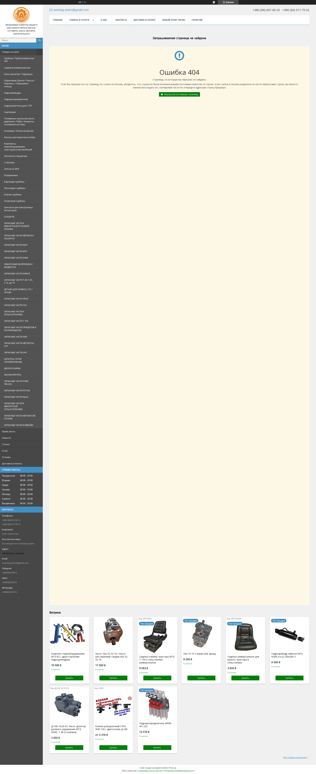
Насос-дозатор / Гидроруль (18, 74)
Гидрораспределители (16, 99)
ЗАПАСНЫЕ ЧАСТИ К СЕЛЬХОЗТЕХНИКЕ (14, 313)
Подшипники (11, 175)
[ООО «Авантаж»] (21, 15)
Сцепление (10, 112)
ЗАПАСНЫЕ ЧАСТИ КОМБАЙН (18, 425)
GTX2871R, (9, 216)
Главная (57, 20)
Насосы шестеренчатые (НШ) (19, 137)
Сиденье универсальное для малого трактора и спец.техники (243, 659)
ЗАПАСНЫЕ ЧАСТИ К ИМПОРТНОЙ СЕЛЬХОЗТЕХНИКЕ (14, 406)
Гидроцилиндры (12, 92)
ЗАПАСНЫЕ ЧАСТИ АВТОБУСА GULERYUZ (19, 237)
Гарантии (197, 20)
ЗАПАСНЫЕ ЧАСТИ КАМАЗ (17, 273)
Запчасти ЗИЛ (11, 168)
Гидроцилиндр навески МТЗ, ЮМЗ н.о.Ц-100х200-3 (287, 655)
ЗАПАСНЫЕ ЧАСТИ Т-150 (16, 320)
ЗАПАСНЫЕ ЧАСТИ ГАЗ (15, 305)
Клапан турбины (13, 194)
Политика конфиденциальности (179, 771)
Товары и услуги (10, 51)
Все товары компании (295, 757)
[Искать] (39, 40)
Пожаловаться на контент (151, 771)
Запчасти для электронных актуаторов (18, 209)
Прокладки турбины (14, 188)
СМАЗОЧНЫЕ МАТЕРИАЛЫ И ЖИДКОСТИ (18, 266)
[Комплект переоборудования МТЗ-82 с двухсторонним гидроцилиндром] (69, 634)
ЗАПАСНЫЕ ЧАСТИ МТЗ (15, 251)
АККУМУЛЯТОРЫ (12, 374)
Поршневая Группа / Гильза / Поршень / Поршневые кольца (19, 83)
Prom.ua (172, 768)
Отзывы (6, 457)
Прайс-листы (8, 431)
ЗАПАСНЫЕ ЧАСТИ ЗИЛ (15, 336)
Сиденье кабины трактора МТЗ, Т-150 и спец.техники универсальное (157, 659)
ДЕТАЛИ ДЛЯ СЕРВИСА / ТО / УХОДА (18, 291)
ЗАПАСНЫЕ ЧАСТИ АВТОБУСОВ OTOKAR (19, 417)
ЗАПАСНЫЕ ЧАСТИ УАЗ (15, 352)
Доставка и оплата (12, 463)
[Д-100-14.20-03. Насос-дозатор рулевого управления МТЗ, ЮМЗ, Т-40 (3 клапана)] (69, 706)
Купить (69, 677)
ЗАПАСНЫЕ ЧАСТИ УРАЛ (16, 298)
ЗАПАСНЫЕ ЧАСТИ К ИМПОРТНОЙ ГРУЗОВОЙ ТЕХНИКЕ (16, 226)
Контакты (121, 20)
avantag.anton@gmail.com (15, 562)
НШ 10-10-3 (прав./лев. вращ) (199, 653)
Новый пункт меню (173, 20)
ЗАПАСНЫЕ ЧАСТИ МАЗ (15, 244)
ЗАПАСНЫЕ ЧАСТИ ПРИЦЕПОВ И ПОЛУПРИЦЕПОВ (20, 329)
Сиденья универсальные (17, 67)
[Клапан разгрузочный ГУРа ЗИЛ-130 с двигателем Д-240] (113, 706)
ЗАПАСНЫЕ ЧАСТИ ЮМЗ (16, 257)
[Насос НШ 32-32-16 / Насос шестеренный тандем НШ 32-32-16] (113, 634)
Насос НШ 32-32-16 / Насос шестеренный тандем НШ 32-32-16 (111, 656)
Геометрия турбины (14, 200)
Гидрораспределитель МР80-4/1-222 (155, 725)
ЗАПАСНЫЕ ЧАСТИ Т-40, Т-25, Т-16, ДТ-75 (18, 281)
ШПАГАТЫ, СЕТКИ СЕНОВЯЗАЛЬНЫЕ (13, 360)
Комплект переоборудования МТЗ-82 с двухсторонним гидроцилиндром (67, 656)
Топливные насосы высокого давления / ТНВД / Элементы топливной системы (19, 121)
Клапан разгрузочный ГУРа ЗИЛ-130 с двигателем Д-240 (111, 728)
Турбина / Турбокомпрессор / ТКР (19, 60)
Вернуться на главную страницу (181, 94)
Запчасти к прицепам (15, 156)
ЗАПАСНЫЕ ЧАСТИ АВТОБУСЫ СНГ (19, 345)
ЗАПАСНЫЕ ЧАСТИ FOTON (17, 390)
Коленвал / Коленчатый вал (19, 130)
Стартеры (9, 162)
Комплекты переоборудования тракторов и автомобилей (18, 146)
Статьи (6, 444)
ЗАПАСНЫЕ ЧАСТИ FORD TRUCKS (16, 383)
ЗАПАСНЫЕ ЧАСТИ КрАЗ (16, 396)
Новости (6, 437)
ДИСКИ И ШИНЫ (12, 368)
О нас (5, 450)
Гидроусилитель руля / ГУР (18, 105)
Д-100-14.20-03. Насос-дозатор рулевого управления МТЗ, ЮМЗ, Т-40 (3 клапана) (68, 729)
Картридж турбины (14, 181)
